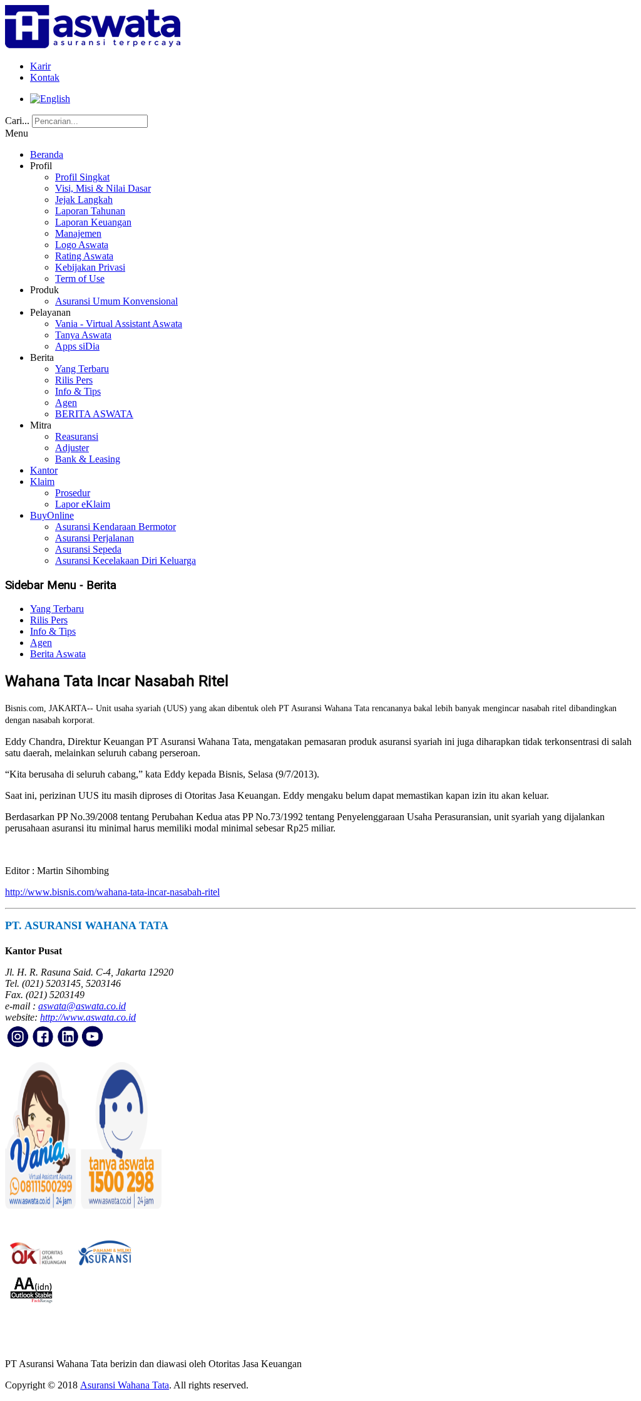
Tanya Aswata (83, 335)
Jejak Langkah (84, 199)
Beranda (46, 154)
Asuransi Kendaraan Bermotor (115, 526)
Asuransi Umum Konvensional (116, 301)
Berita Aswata (58, 653)
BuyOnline (52, 515)
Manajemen (78, 233)
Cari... (17, 120)
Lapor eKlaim (82, 504)
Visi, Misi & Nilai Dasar (103, 188)
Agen (66, 402)
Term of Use (80, 278)
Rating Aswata (84, 256)
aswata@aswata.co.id (82, 1006)
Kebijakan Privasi (90, 267)
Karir (40, 66)
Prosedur (72, 492)
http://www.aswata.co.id (88, 1017)
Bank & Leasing (87, 459)
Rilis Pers (74, 380)
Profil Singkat (82, 177)
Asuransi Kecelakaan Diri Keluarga (125, 560)
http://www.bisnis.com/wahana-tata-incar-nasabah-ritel (112, 892)
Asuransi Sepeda (88, 549)
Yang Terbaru (82, 368)
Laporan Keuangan (93, 222)
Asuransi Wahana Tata (124, 1385)
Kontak (44, 77)
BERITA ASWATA (94, 414)
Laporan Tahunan (90, 211)
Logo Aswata (81, 244)
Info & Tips (78, 391)
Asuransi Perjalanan (94, 538)
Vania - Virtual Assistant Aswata (118, 323)
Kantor (44, 470)
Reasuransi (76, 436)
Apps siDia (77, 346)
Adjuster (72, 447)
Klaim (42, 481)
